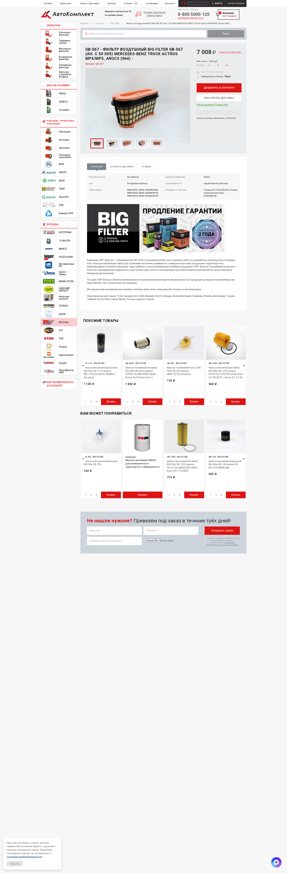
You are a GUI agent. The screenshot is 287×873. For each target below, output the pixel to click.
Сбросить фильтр (220, 41)
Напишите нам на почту (191, 18)
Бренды (52, 224)
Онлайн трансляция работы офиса (155, 14)
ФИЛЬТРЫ (53, 25)
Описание (97, 166)
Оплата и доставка (122, 166)
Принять (14, 863)
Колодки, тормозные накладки (60, 122)
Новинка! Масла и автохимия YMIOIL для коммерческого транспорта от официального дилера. (142, 463)
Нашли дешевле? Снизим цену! (212, 105)
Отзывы (146, 166)
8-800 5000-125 (194, 14)
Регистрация (236, 3)
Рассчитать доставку (219, 98)
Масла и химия (58, 85)
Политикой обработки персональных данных (222, 544)
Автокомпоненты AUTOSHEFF (60, 384)
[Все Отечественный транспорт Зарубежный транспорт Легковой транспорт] (144, 41)
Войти (219, 3)
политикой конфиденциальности (24, 856)
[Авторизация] (285, 1)
